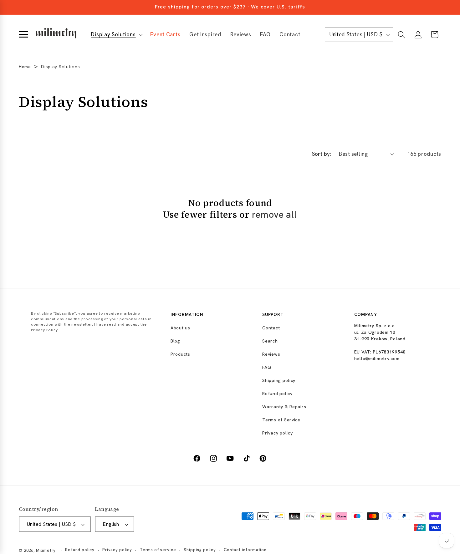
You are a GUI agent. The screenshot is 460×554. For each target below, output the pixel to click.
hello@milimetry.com (377, 358)
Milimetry (46, 550)
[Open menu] (23, 34)
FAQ (266, 367)
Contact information (245, 550)
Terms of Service (281, 420)
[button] (116, 35)
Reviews (271, 354)
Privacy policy (277, 433)
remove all (274, 215)
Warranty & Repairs (284, 406)
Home (25, 66)
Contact (271, 328)
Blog (175, 341)
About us (180, 328)
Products (180, 354)
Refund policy (277, 393)
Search (270, 341)
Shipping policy (278, 380)
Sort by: (322, 153)
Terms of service (158, 550)
